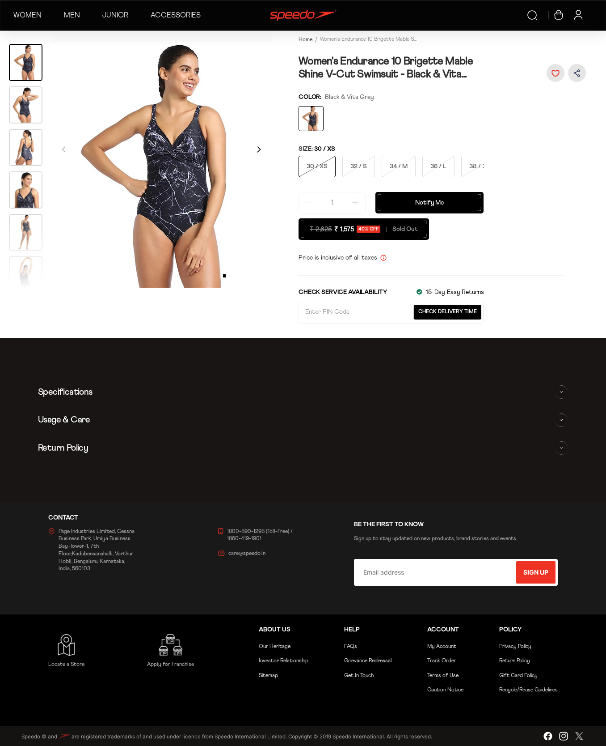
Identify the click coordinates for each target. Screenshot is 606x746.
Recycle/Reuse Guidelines (528, 690)
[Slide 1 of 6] (25, 62)
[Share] (577, 72)
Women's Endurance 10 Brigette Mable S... (368, 39)
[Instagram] (563, 736)
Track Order (441, 661)
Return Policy (514, 661)
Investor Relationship (283, 661)
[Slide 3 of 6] (25, 147)
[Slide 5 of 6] (25, 232)
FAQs (350, 646)
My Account (441, 646)
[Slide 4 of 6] (25, 190)
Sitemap (268, 675)
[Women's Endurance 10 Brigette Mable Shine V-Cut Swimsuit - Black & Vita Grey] (311, 118)
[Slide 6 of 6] (25, 274)
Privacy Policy (515, 646)
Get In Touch (359, 675)
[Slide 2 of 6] (25, 105)
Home (305, 40)
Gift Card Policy (518, 675)
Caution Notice (445, 690)
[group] (161, 159)
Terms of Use (443, 675)
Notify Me (429, 203)
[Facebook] (548, 736)
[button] (555, 73)
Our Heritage (274, 646)
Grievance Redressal (367, 661)
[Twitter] (579, 736)
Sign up (535, 572)
